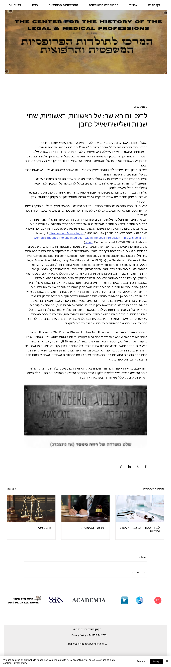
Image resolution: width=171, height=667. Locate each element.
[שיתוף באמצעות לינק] (121, 466)
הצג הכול (11, 488)
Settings (141, 661)
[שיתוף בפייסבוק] (145, 466)
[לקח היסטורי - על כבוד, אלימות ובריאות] (140, 508)
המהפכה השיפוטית (93, 527)
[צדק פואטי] (31, 508)
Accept (156, 661)
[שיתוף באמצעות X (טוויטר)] (137, 466)
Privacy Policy (20, 662)
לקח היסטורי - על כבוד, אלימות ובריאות (140, 529)
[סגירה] (167, 661)
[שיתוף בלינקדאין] (129, 466)
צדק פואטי (44, 527)
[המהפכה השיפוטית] (85, 508)
